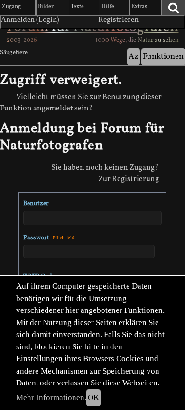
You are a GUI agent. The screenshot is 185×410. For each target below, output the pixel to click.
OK (93, 397)
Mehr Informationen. (51, 397)
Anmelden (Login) (30, 20)
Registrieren (118, 20)
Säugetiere (14, 52)
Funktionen (163, 56)
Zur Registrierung (128, 179)
